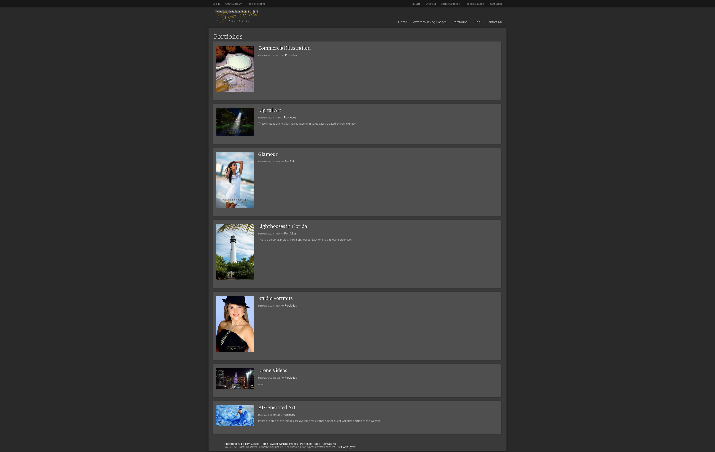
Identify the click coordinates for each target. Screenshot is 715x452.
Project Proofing (257, 3)
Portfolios (460, 22)
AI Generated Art (276, 407)
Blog (477, 22)
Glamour (268, 154)
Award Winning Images (430, 22)
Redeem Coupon (474, 3)
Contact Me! (495, 22)
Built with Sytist (346, 446)
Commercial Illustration (284, 48)
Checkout (430, 3)
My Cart (416, 3)
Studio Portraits (275, 298)
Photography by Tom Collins (242, 443)
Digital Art (269, 110)
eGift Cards (496, 3)
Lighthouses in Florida (282, 226)
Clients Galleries (450, 3)
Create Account (233, 3)
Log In (216, 3)
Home (402, 22)
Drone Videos (272, 370)
